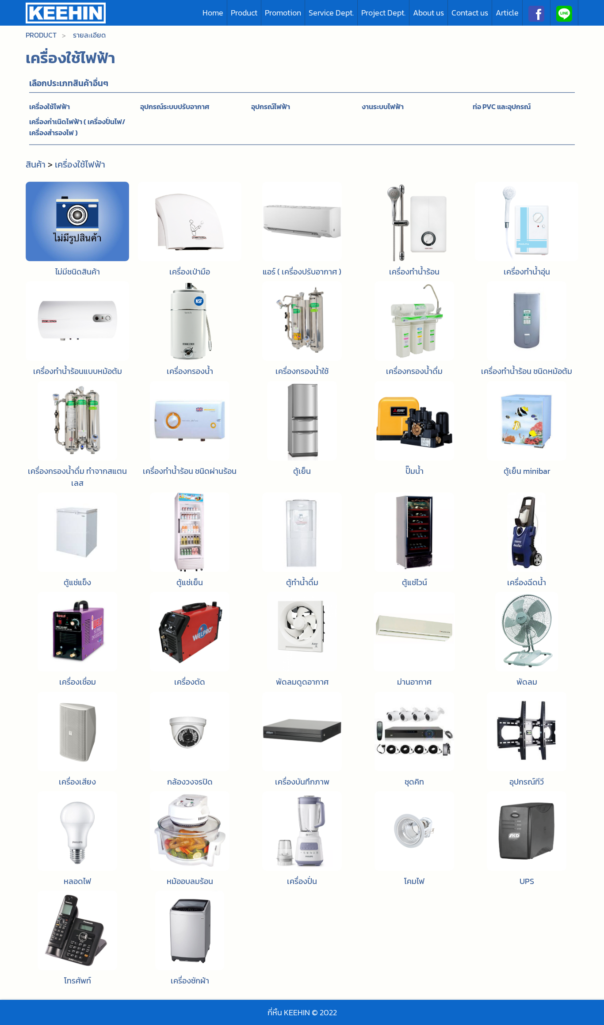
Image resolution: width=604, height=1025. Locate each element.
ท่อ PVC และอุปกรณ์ (502, 106)
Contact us (469, 13)
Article (507, 13)
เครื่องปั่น (302, 881)
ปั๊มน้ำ (414, 471)
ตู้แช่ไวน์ (414, 582)
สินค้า (36, 164)
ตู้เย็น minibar (527, 471)
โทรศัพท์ (77, 981)
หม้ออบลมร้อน (190, 881)
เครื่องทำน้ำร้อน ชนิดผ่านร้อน (190, 471)
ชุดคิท (414, 782)
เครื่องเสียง (77, 782)
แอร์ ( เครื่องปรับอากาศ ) (302, 272)
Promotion (283, 13)
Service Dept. (331, 13)
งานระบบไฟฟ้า (383, 106)
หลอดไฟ (77, 881)
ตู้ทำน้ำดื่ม (302, 582)
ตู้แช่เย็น (189, 582)
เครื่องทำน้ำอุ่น (527, 272)
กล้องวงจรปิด (190, 782)
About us (428, 13)
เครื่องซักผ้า (190, 981)
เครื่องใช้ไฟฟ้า (49, 106)
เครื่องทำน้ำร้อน (414, 272)
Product (244, 13)
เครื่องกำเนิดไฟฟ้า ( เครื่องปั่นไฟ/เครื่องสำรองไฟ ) (77, 127)
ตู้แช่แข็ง (77, 582)
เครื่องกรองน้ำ (190, 371)
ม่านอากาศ (414, 682)
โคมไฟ (414, 881)
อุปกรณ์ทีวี (526, 782)
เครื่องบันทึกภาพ (302, 782)
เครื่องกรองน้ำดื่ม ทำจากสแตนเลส (77, 477)
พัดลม (526, 682)
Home (213, 13)
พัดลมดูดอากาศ (302, 682)
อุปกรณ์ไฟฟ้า (270, 106)
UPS (527, 881)
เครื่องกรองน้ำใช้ (302, 371)
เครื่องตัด (189, 682)
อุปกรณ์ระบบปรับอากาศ (175, 106)
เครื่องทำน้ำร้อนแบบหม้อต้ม (77, 371)
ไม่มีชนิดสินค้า (77, 272)
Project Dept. (383, 13)
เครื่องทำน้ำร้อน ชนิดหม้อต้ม (526, 371)
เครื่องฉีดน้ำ (526, 582)
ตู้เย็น (302, 471)
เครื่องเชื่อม (77, 682)
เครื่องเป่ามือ (189, 272)
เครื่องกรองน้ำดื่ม (414, 371)
